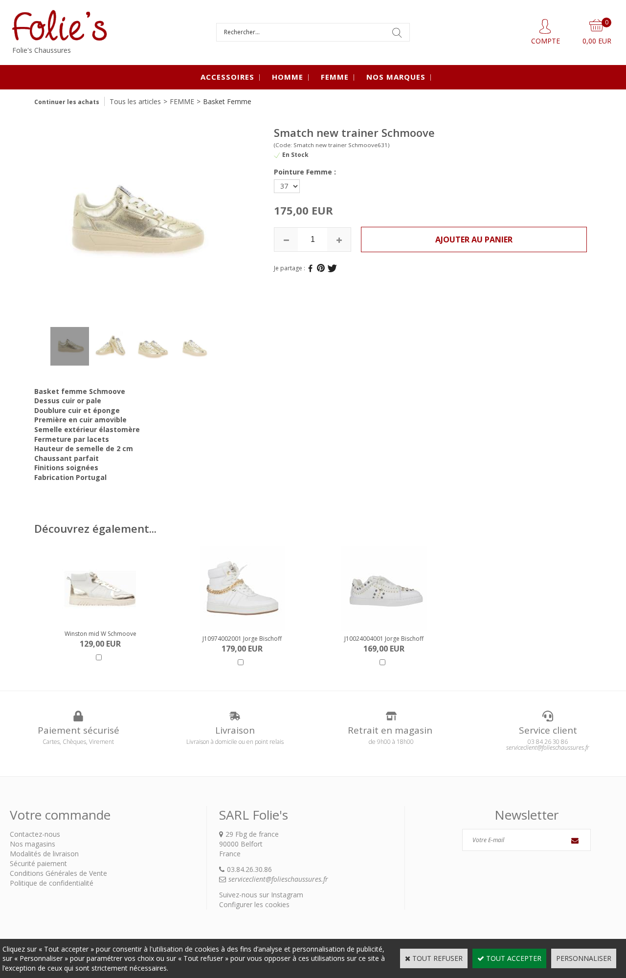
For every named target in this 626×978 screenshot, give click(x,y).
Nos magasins (32, 843)
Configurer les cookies (254, 904)
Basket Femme (227, 101)
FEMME (335, 77)
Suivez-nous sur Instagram (261, 894)
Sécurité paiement (38, 863)
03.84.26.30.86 (249, 869)
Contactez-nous (35, 834)
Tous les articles (135, 101)
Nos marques (395, 77)
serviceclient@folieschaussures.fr (278, 879)
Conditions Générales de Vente (58, 873)
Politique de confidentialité (51, 883)
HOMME (287, 77)
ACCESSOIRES (227, 77)
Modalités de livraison (44, 853)
